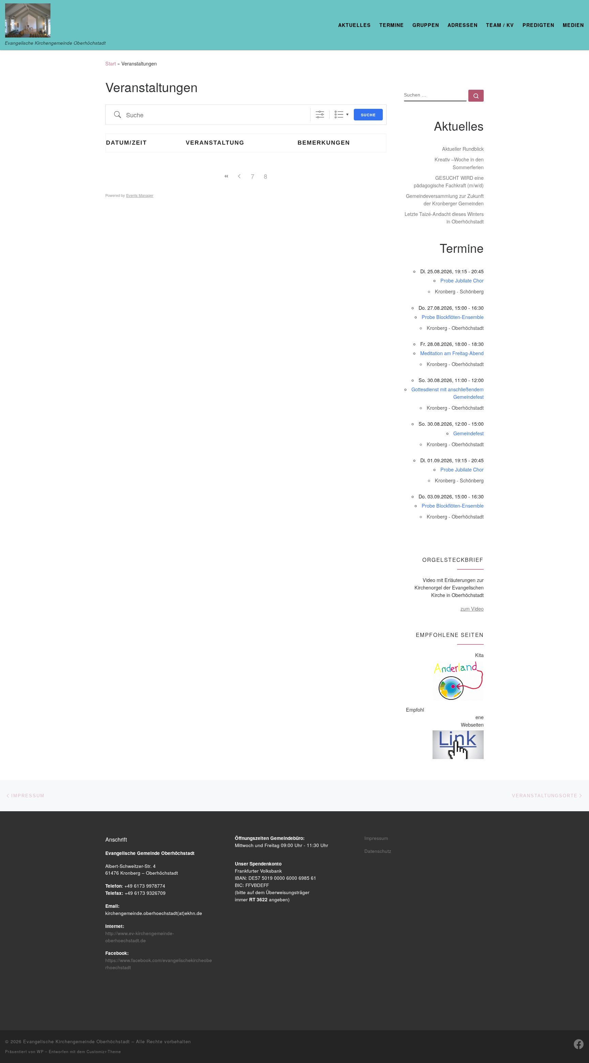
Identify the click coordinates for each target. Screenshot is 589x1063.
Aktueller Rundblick (463, 148)
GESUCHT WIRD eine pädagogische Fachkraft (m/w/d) (449, 181)
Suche (368, 114)
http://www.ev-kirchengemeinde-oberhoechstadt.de (139, 937)
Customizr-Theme (104, 1051)
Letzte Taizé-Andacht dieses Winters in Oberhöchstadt (444, 217)
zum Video (472, 608)
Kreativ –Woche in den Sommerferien (459, 163)
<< (226, 176)
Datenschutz (377, 851)
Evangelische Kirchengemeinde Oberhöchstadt (76, 1041)
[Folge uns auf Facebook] (579, 1044)
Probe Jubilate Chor (462, 280)
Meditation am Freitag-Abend (452, 353)
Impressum (376, 838)
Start (110, 63)
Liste (339, 114)
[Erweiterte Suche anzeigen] (320, 114)
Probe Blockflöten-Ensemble (453, 317)
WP (40, 1051)
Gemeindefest (468, 433)
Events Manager (139, 195)
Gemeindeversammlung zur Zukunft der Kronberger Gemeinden (445, 199)
